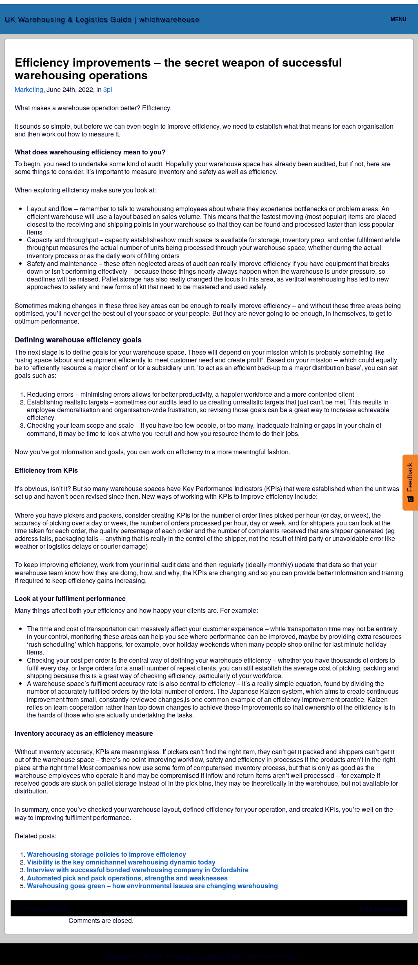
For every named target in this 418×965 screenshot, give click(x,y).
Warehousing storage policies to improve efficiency (106, 854)
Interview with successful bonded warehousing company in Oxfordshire (138, 869)
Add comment (381, 908)
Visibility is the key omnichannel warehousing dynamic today (121, 862)
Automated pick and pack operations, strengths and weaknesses (127, 877)
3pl (107, 89)
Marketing (29, 89)
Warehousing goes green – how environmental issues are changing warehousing (152, 885)
